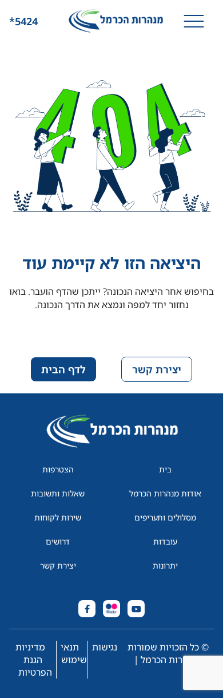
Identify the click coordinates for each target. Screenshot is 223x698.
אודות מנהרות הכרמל (165, 493)
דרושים (58, 541)
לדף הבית (63, 369)
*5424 (23, 21)
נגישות (104, 647)
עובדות (165, 541)
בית (165, 469)
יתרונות (165, 565)
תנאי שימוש (74, 653)
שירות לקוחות (57, 517)
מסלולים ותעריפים (165, 517)
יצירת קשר (156, 369)
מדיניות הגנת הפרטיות (33, 660)
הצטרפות (58, 469)
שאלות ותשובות (58, 493)
